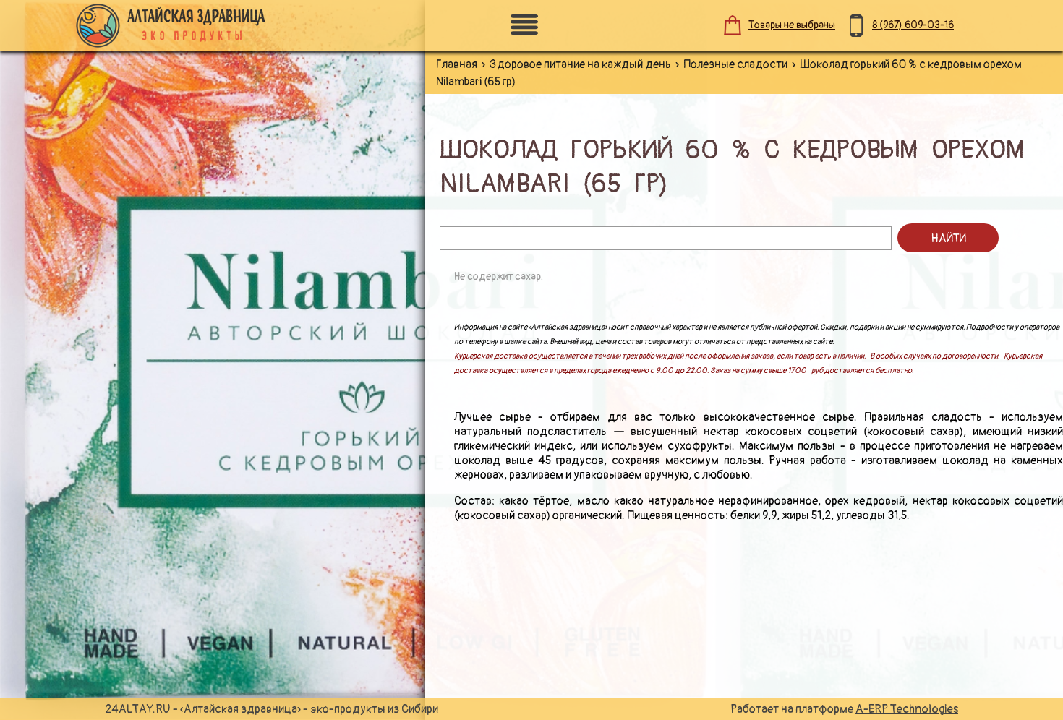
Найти (948, 238)
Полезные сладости (735, 64)
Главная (456, 64)
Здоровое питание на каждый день (580, 64)
